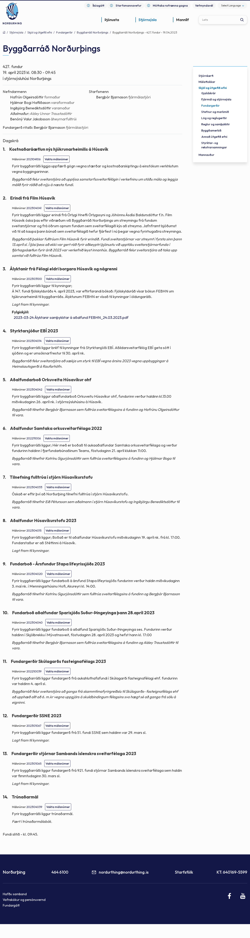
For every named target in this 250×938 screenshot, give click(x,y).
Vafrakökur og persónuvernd (24, 900)
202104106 (33, 159)
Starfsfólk (184, 872)
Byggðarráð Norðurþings (92, 32)
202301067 (33, 725)
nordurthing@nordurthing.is (124, 872)
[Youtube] (242, 896)
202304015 (34, 530)
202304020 (34, 574)
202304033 (34, 487)
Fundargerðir (64, 32)
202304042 (34, 389)
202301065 (34, 763)
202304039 (34, 807)
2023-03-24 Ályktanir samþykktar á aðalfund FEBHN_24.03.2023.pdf (71, 317)
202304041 (33, 208)
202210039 (34, 671)
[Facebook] (229, 896)
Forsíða (4, 32)
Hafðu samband (15, 894)
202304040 (34, 622)
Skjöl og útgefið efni (39, 32)
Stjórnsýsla (16, 32)
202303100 (34, 279)
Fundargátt (11, 905)
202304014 (34, 341)
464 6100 (59, 872)
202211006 (33, 438)
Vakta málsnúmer (56, 159)
